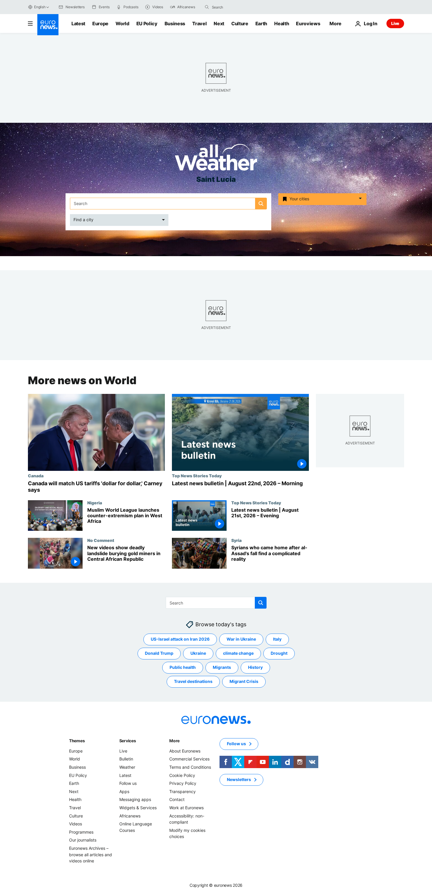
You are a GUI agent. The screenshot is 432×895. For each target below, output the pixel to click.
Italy (277, 639)
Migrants (222, 667)
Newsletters (239, 779)
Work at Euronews (186, 807)
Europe (100, 23)
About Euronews (184, 750)
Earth (261, 23)
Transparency (182, 791)
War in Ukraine (241, 639)
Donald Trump (159, 653)
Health (281, 23)
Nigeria (94, 502)
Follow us (128, 783)
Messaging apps (135, 799)
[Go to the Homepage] (47, 24)
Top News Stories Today (197, 475)
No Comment (100, 540)
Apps (124, 791)
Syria (236, 540)
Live (395, 23)
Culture (239, 23)
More (174, 740)
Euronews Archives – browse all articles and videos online (90, 854)
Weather (127, 767)
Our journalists (82, 839)
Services (127, 740)
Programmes (81, 831)
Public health (183, 667)
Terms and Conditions (190, 767)
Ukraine (198, 653)
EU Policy (147, 23)
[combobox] (236, 7)
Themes (77, 740)
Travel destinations (193, 681)
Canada (35, 475)
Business (175, 23)
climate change (238, 653)
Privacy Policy (182, 783)
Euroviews (308, 23)
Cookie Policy (182, 775)
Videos (75, 823)
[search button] (207, 7)
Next (219, 23)
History (255, 667)
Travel (199, 23)
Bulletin (126, 758)
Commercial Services (189, 758)
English (39, 7)
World (122, 23)
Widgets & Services (138, 807)
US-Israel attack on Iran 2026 (180, 639)
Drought (279, 653)
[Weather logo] (216, 159)
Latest (78, 23)
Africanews (129, 815)
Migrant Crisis (244, 681)
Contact (177, 799)
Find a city (83, 219)
